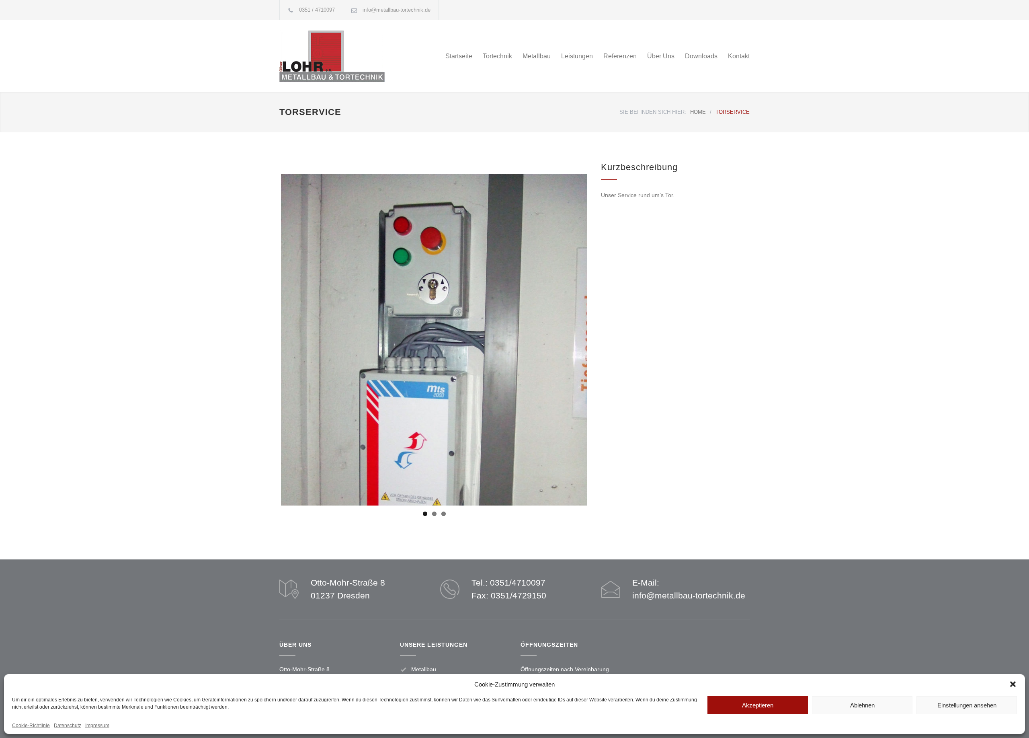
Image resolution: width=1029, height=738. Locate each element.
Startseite (458, 56)
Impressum (97, 725)
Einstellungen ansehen (966, 705)
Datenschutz (67, 725)
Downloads (701, 56)
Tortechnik (497, 56)
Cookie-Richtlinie (31, 725)
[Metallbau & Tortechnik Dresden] (353, 56)
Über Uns (660, 56)
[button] (1013, 684)
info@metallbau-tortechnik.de (396, 10)
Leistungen (577, 56)
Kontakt (739, 56)
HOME (698, 112)
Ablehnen (862, 705)
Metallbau (537, 56)
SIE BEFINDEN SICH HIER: (652, 112)
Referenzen (620, 56)
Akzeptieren (757, 705)
